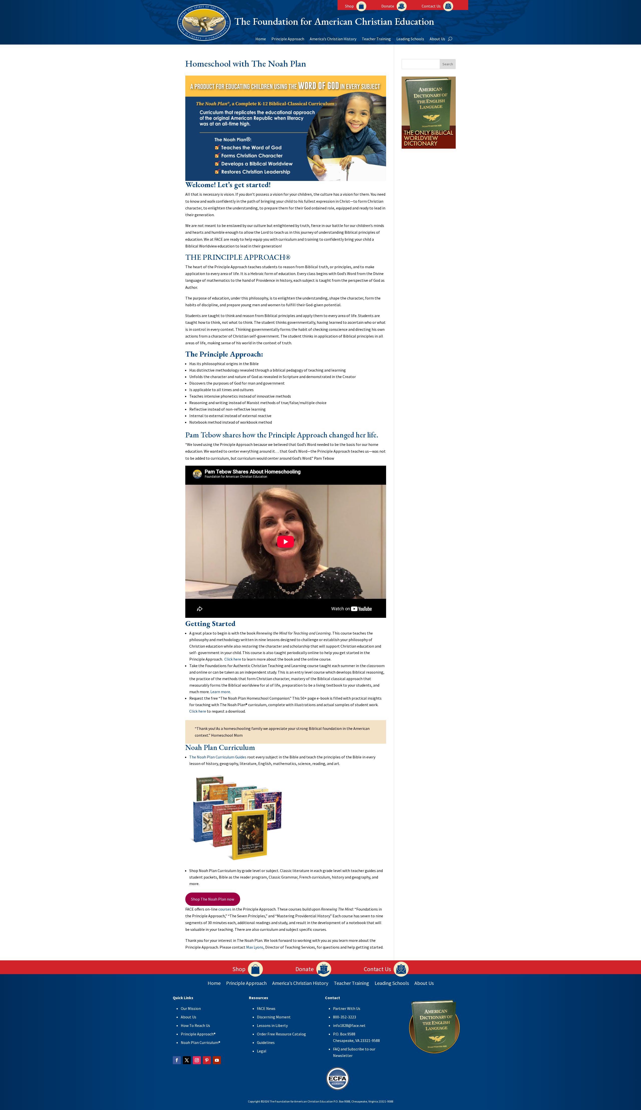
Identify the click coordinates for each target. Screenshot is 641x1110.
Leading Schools (410, 39)
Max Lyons (254, 947)
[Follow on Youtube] (217, 1060)
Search (447, 64)
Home (260, 39)
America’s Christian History (333, 39)
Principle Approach (287, 39)
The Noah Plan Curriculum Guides (217, 756)
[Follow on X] (187, 1060)
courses (224, 909)
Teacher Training (376, 39)
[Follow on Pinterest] (207, 1060)
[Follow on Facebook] (177, 1060)
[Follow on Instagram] (197, 1060)
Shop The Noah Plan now (212, 899)
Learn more (220, 691)
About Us (437, 39)
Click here (232, 659)
